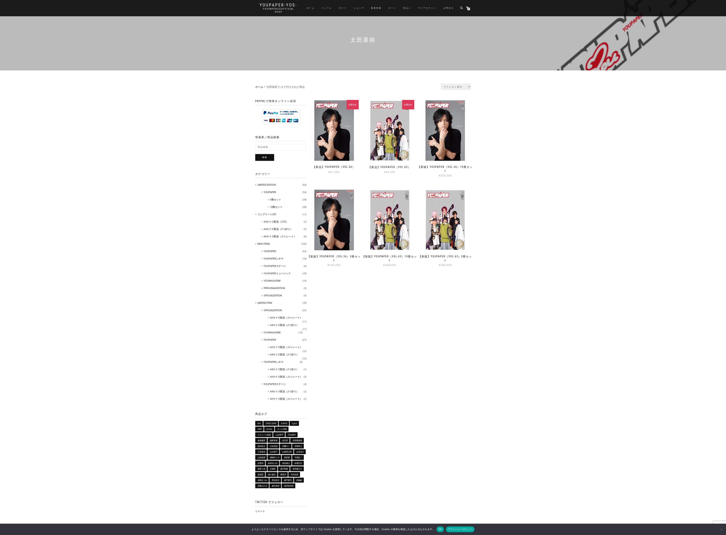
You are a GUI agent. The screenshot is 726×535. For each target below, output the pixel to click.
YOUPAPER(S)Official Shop (278, 10)
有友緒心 (286, 463)
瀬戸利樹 (284, 468)
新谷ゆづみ (272, 463)
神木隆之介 (297, 468)
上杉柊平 (279, 434)
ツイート (260, 511)
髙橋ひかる (262, 485)
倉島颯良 (261, 440)
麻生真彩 (275, 485)
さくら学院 (282, 429)
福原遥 (260, 474)
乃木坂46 (292, 434)
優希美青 (273, 440)
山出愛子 (273, 451)
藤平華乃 (288, 480)
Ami (259, 423)
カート (392, 8)
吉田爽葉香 (297, 440)
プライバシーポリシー (460, 529)
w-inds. (269, 429)
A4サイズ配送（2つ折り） (278, 229)
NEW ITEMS (264, 243)
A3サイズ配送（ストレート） (280, 236)
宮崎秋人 (298, 446)
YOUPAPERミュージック (277, 273)
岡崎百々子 (274, 457)
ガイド (343, 8)
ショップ (359, 8)
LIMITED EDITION (267, 184)
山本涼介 (300, 451)
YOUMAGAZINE (272, 280)
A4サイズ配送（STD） (276, 221)
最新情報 (376, 8)
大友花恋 (273, 446)
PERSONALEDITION (274, 288)
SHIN (260, 429)
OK (440, 529)
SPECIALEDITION (273, 295)
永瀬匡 (272, 468)
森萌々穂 (261, 468)
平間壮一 (298, 457)
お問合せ (448, 8)
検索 (264, 157)
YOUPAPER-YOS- (278, 5)
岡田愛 (287, 457)
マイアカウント (427, 8)
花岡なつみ (262, 480)
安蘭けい (286, 446)
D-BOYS (284, 423)
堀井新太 (261, 446)
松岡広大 (298, 463)
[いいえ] (721, 529)
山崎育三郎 (287, 451)
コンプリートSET (267, 214)
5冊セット (275, 199)
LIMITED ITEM (265, 302)
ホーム (311, 8)
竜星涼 (283, 474)
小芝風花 (261, 451)
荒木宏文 (275, 480)
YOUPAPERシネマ (273, 258)
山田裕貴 (261, 457)
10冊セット (276, 207)
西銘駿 (299, 480)
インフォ (326, 8)
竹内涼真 (294, 474)
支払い (407, 8)
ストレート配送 (264, 434)
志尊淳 (260, 463)
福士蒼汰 (271, 474)
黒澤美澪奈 (288, 485)
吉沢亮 (285, 440)
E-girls (294, 423)
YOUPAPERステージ (275, 266)
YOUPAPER (270, 192)
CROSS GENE (271, 423)
